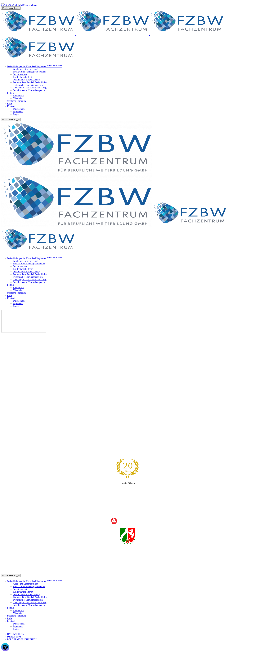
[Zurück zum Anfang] (2, 3)
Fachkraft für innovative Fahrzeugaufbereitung (28, 562)
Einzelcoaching (14, 567)
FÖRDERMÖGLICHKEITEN (22, 639)
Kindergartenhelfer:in (17, 565)
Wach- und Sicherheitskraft (19, 570)
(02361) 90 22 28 (9, 5)
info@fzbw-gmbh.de (27, 5)
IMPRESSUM (14, 636)
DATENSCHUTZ (15, 634)
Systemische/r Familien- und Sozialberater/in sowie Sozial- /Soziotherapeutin (43, 559)
